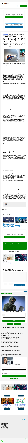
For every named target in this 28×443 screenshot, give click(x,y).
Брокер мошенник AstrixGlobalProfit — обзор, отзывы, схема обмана (10, 350)
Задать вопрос (10, 324)
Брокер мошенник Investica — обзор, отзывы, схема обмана (9, 342)
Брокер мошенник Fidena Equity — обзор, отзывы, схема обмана (10, 337)
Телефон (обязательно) (5, 370)
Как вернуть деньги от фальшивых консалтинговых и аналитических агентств (12, 333)
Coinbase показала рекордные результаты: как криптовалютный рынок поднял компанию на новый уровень (8, 225)
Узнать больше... (7, 395)
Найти (25, 291)
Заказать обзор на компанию (6, 293)
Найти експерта (17, 324)
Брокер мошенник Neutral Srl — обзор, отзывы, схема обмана (9, 338)
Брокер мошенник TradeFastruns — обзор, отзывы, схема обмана (10, 346)
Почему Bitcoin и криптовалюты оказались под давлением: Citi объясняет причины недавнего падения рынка (7, 392)
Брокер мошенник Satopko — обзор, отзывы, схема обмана (9, 341)
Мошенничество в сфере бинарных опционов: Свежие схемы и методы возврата (12, 332)
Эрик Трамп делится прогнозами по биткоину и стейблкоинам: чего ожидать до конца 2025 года (6, 405)
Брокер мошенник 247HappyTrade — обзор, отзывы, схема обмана (10, 347)
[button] (3, 260)
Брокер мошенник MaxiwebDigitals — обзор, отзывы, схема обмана (10, 345)
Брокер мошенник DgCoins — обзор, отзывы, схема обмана (9, 351)
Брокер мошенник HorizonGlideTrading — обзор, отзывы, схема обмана (11, 354)
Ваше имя (3, 366)
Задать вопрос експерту (14, 378)
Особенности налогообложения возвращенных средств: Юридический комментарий (12, 327)
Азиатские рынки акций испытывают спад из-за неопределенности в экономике (20, 225)
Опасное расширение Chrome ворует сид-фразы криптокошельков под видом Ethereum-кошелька (20, 405)
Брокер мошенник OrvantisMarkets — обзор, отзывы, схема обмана (10, 355)
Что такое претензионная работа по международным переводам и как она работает (12, 328)
